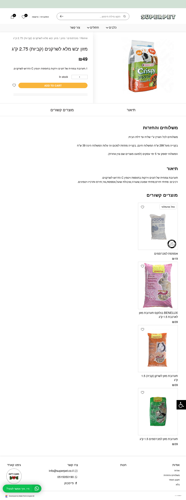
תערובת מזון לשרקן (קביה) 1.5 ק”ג (159, 378)
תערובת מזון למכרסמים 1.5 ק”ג (159, 439)
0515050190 (65, 477)
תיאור (131, 109)
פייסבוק (69, 483)
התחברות (45, 17)
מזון (63, 38)
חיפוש (61, 16)
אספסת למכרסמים (166, 253)
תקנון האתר (174, 479)
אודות (177, 470)
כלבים (112, 27)
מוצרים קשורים (62, 109)
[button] (14, 85)
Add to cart (53, 85)
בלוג (178, 484)
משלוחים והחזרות (172, 475)
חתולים (94, 27)
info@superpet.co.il (61, 471)
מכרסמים (72, 38)
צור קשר (75, 27)
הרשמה (35, 17)
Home (84, 38)
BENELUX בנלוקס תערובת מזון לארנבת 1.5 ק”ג (158, 315)
